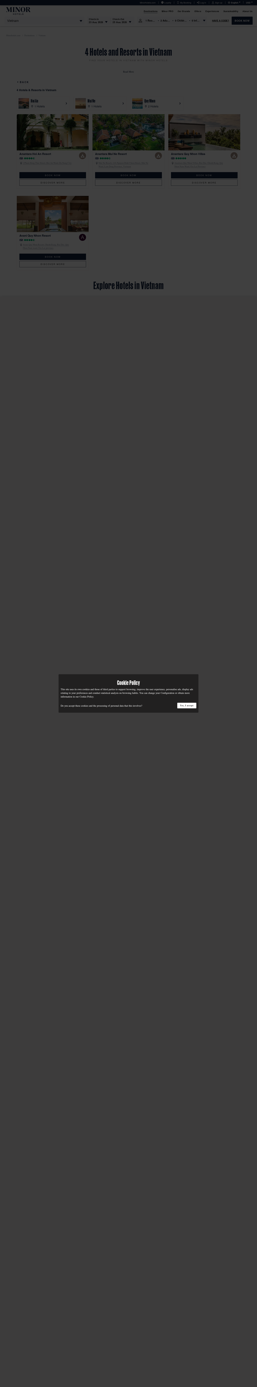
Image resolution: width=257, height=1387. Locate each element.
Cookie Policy (86, 696)
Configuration (167, 693)
